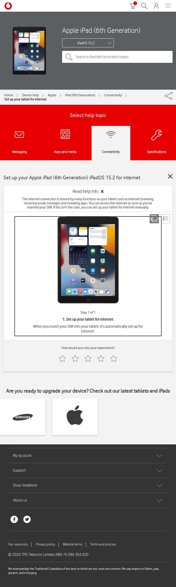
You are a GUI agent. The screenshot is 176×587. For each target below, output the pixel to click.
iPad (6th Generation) (80, 95)
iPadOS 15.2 (85, 43)
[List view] (165, 218)
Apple (52, 95)
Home (8, 95)
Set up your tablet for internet (25, 99)
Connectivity (113, 95)
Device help (30, 95)
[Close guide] (170, 176)
